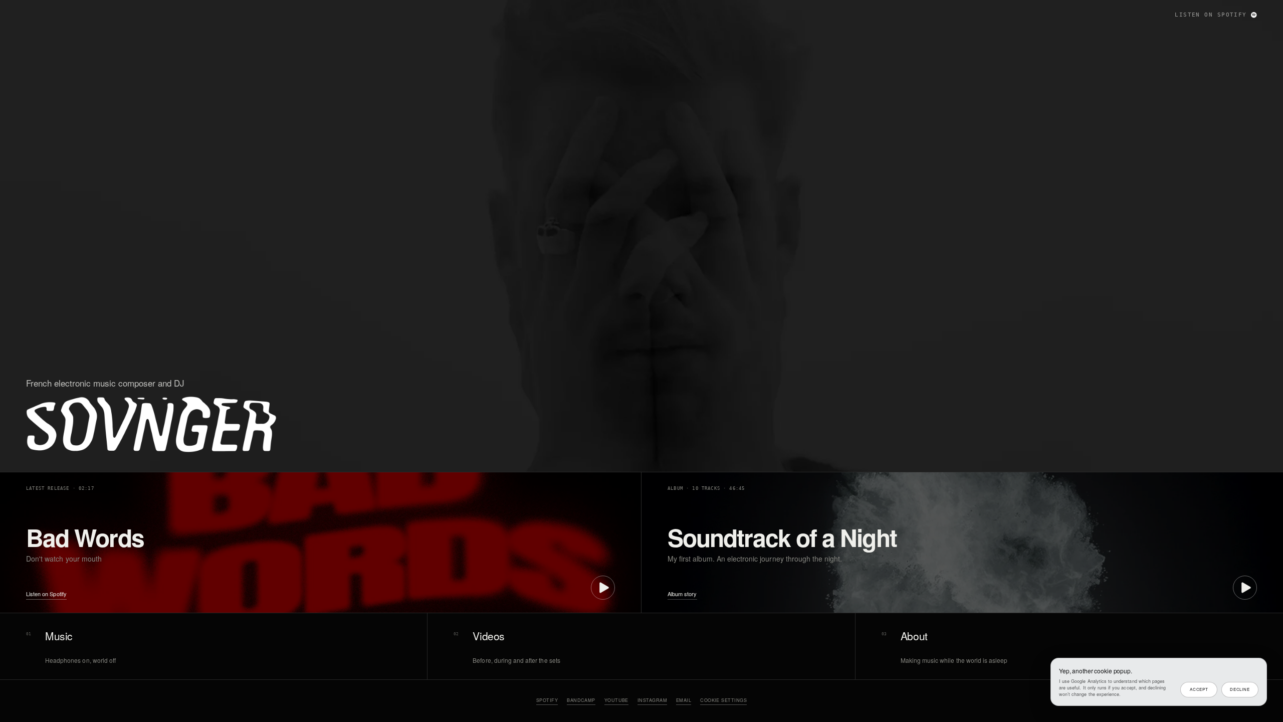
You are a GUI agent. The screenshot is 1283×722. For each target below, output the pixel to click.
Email (683, 700)
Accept (1199, 689)
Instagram (652, 700)
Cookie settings (723, 700)
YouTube (616, 700)
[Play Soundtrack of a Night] (1245, 588)
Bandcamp (581, 700)
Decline (1239, 689)
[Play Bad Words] (603, 588)
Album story (682, 594)
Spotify (547, 700)
